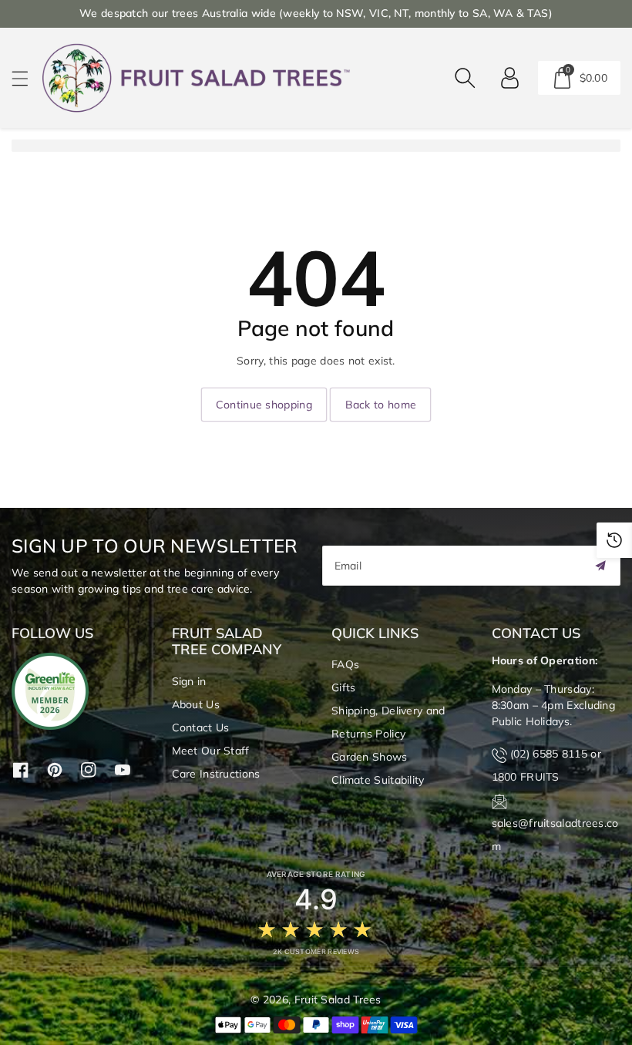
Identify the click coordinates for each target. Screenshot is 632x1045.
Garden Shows (369, 757)
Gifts (343, 687)
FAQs (345, 664)
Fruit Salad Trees (338, 999)
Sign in (189, 681)
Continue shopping (264, 405)
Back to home (381, 405)
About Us (196, 704)
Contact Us (201, 727)
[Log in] (510, 78)
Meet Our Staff (211, 751)
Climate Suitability (378, 780)
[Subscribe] (600, 565)
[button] (27, 78)
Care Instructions (216, 774)
